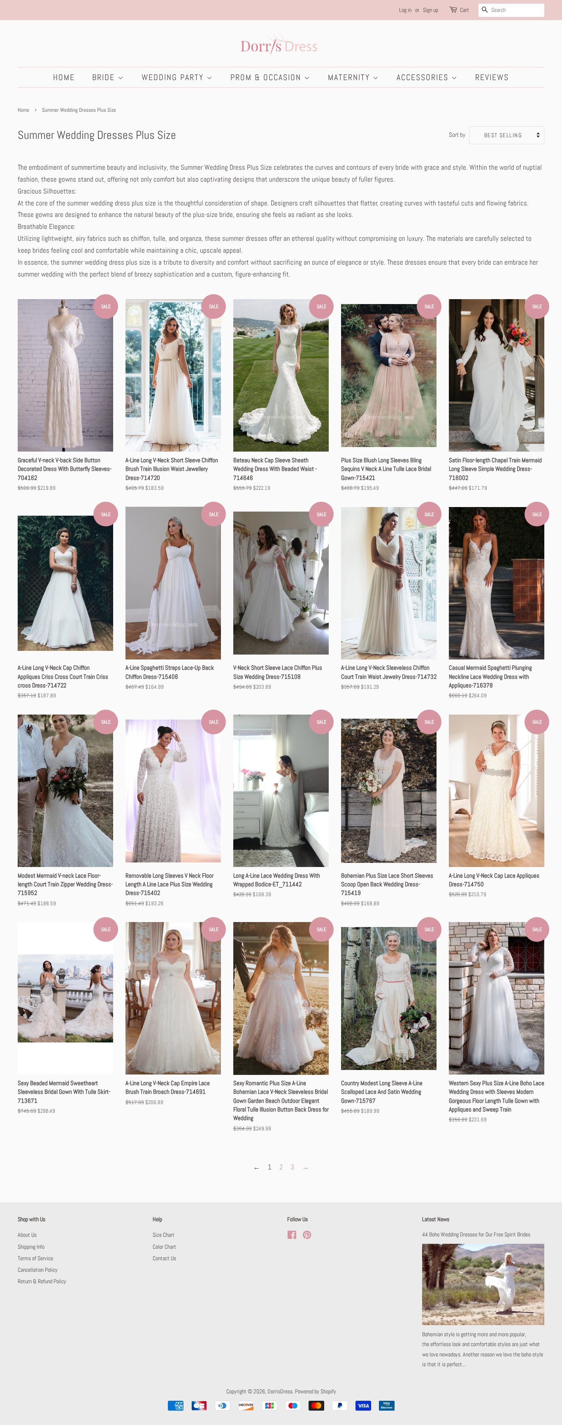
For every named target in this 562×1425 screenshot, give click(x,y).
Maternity (350, 77)
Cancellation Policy (38, 1269)
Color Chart (164, 1246)
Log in (405, 10)
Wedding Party (174, 77)
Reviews (492, 77)
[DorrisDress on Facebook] (292, 1236)
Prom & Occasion (267, 77)
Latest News (435, 1219)
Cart (464, 10)
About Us (27, 1234)
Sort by (457, 135)
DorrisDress (280, 1391)
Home (64, 77)
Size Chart (163, 1234)
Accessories (424, 77)
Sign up (430, 10)
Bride (105, 77)
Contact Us (164, 1258)
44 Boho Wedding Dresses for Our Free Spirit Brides (476, 1234)
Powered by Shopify (315, 1391)
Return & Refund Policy (42, 1281)
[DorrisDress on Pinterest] (306, 1236)
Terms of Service (35, 1258)
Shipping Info (31, 1246)
